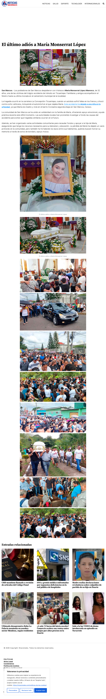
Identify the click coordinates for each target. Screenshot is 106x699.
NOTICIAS (46, 4)
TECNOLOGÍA (76, 4)
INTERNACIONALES (92, 4)
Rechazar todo (27, 690)
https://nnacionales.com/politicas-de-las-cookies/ (30, 685)
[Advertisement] (53, 22)
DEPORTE (65, 4)
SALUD (55, 4)
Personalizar (13, 690)
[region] (27, 681)
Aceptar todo (40, 690)
